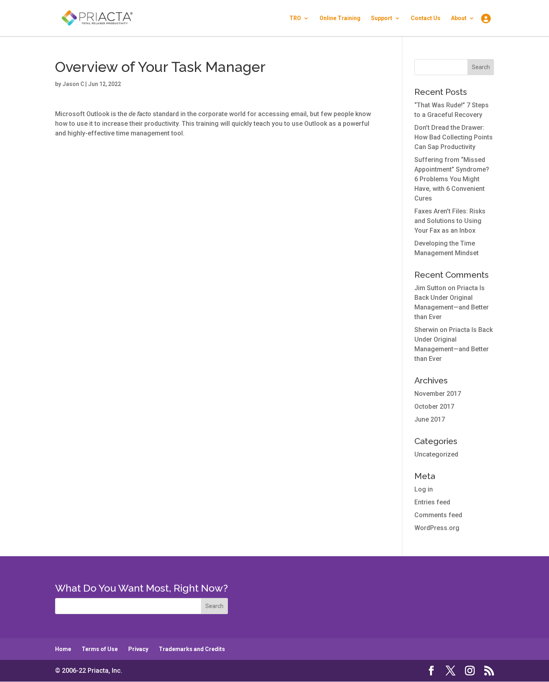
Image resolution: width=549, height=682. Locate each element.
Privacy (138, 649)
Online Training (340, 18)
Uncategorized (436, 454)
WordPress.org (436, 528)
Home (63, 649)
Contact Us (425, 18)
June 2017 (429, 419)
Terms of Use (100, 649)
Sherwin (426, 330)
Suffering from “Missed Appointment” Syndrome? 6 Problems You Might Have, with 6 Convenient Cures (451, 179)
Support (381, 18)
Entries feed (432, 502)
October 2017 (434, 406)
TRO (295, 18)
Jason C (73, 84)
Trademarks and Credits (192, 649)
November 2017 (437, 393)
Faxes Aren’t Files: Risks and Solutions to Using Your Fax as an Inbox (449, 220)
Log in (423, 489)
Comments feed (438, 515)
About (459, 18)
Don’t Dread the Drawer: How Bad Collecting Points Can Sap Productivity (453, 137)
